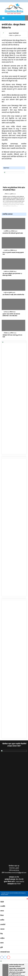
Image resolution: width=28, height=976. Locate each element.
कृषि (1, 947)
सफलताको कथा (5, 952)
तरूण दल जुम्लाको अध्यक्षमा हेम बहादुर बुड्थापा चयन (13, 253)
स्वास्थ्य (2, 929)
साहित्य (2, 938)
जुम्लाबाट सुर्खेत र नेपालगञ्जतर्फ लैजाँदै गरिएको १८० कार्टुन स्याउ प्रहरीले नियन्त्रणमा (17, 969)
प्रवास (2, 943)
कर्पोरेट (2, 920)
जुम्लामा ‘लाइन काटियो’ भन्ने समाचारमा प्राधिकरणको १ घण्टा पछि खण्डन (11, 315)
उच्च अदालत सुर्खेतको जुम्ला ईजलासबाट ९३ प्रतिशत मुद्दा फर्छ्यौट (12, 274)
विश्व (1, 933)
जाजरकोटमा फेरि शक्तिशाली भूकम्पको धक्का (13, 233)
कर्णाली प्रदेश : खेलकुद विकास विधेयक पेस (13, 26)
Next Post (6, 168)
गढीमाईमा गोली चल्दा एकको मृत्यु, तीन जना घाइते (12, 336)
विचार (2, 915)
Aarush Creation (4, 894)
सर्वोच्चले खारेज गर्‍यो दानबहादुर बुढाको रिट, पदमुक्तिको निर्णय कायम (17, 973)
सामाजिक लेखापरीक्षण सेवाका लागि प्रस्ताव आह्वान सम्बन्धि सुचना (16, 965)
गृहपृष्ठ (2, 901)
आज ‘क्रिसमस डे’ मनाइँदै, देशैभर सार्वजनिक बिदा (13, 295)
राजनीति (2, 906)
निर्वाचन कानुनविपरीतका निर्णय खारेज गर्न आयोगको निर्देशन (14, 188)
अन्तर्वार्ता (2, 924)
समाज (2, 911)
